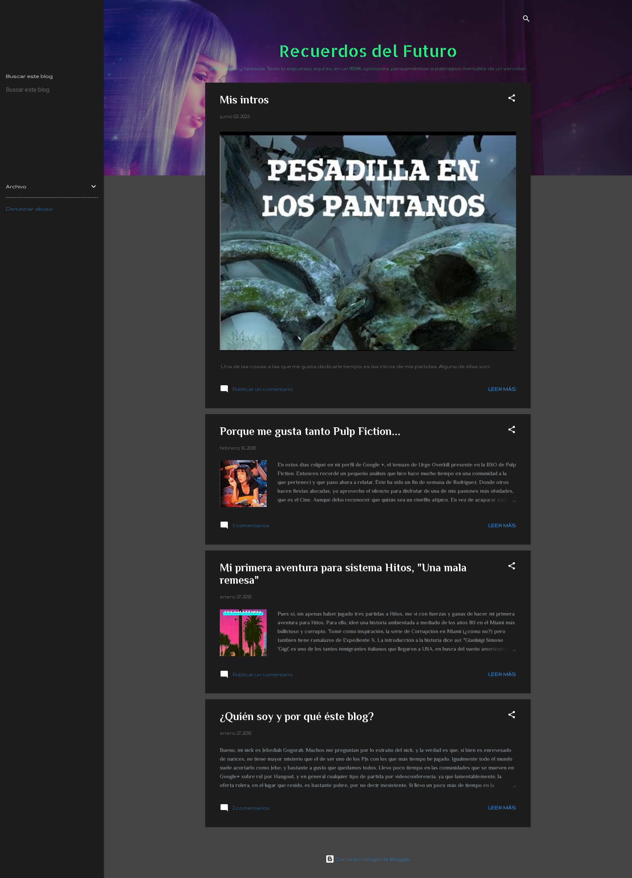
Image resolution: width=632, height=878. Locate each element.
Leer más (502, 388)
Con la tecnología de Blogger (372, 859)
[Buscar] (526, 20)
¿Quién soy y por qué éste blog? (297, 716)
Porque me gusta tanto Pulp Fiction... (310, 431)
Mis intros (244, 100)
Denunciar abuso (29, 209)
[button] (511, 99)
